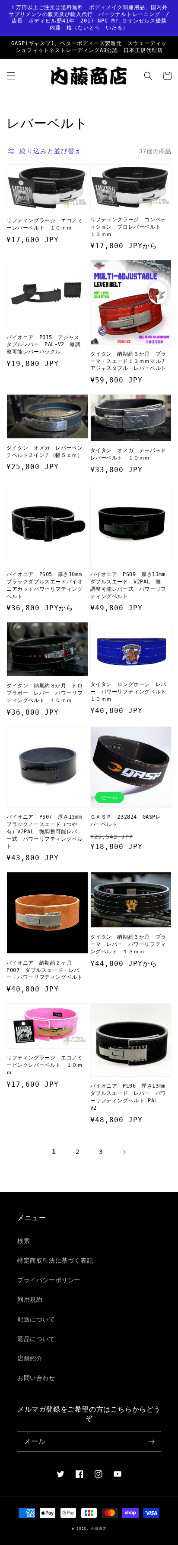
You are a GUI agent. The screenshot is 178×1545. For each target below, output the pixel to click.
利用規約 (29, 1299)
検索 (23, 1240)
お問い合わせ (36, 1377)
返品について (36, 1338)
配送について (36, 1319)
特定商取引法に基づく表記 (55, 1260)
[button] (10, 75)
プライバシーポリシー (48, 1279)
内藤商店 (98, 1528)
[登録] (151, 1441)
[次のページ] (124, 1152)
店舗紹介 (29, 1358)
